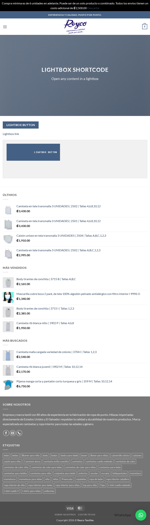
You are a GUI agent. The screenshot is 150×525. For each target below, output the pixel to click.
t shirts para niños (31, 491)
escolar (94, 473)
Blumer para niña (31, 455)
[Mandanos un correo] (13, 433)
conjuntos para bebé (64, 473)
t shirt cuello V (11, 491)
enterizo (83, 473)
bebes (15, 455)
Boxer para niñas (99, 455)
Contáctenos (86, 514)
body (45, 455)
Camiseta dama (32, 461)
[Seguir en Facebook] (6, 433)
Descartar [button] (93, 8)
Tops (102, 485)
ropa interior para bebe (40, 485)
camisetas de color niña (16, 467)
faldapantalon (119, 473)
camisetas (77, 461)
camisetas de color (125, 461)
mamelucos (10, 479)
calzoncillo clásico (120, 455)
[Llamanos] (19, 433)
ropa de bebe (96, 479)
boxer (84, 455)
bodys (54, 455)
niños (55, 479)
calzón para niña (12, 461)
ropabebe (81, 479)
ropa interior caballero (117, 479)
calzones (137, 455)
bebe (6, 455)
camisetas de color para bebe (46, 467)
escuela (105, 473)
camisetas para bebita (15, 473)
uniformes (49, 491)
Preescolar (67, 479)
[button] (5, 26)
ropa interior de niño (14, 485)
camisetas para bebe (110, 467)
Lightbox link (11, 133)
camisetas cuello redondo (99, 461)
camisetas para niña (40, 473)
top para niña (90, 485)
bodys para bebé (69, 455)
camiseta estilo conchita (56, 461)
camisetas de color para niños (80, 467)
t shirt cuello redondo (119, 485)
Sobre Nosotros (65, 514)
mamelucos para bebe (30, 479)
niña (47, 479)
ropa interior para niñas (67, 485)
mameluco (135, 473)
